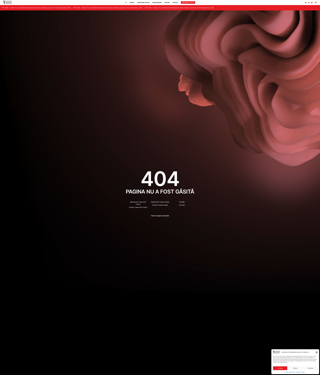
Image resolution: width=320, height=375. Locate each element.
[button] (317, 352)
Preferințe (310, 368)
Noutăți (167, 2)
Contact (175, 2)
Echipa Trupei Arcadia (160, 205)
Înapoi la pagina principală (160, 216)
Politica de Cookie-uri (290, 372)
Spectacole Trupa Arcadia (160, 202)
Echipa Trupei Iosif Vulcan (138, 207)
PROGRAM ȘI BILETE (188, 2)
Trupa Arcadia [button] (157, 2)
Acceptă (280, 368)
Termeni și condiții (300, 372)
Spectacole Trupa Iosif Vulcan (138, 203)
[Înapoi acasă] (7, 2)
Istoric (132, 2)
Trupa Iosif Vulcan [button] (143, 2)
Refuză (295, 368)
